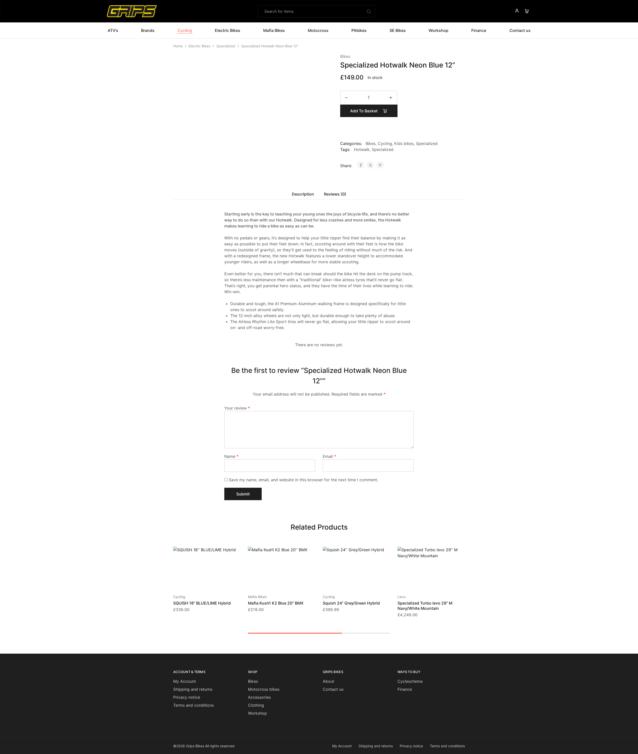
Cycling (385, 143)
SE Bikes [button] (398, 30)
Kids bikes (404, 143)
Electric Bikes (199, 46)
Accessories (259, 697)
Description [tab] (303, 194)
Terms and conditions (193, 705)
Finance (478, 30)
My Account (184, 681)
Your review (237, 408)
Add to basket (364, 110)
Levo (401, 597)
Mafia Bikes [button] (274, 30)
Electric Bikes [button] (227, 30)
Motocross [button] (318, 30)
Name (231, 456)
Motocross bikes (263, 689)
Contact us (333, 689)
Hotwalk (362, 149)
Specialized (225, 46)
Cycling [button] (184, 30)
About (328, 681)
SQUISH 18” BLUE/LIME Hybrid (202, 603)
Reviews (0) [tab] (335, 194)
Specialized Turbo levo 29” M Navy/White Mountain (425, 606)
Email (329, 456)
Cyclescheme (410, 681)
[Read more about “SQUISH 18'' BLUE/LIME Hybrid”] (201, 582)
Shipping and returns (192, 689)
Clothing (256, 705)
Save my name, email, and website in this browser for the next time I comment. (303, 479)
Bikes (345, 56)
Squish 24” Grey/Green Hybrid (351, 603)
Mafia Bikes (257, 597)
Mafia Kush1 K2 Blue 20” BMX (276, 603)
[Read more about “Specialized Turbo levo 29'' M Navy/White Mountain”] (425, 582)
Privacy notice (186, 697)
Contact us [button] (520, 30)
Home (178, 46)
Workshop (438, 30)
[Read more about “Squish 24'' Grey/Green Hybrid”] (350, 582)
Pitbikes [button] (359, 30)
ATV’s (113, 30)
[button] (275, 582)
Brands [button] (148, 30)
